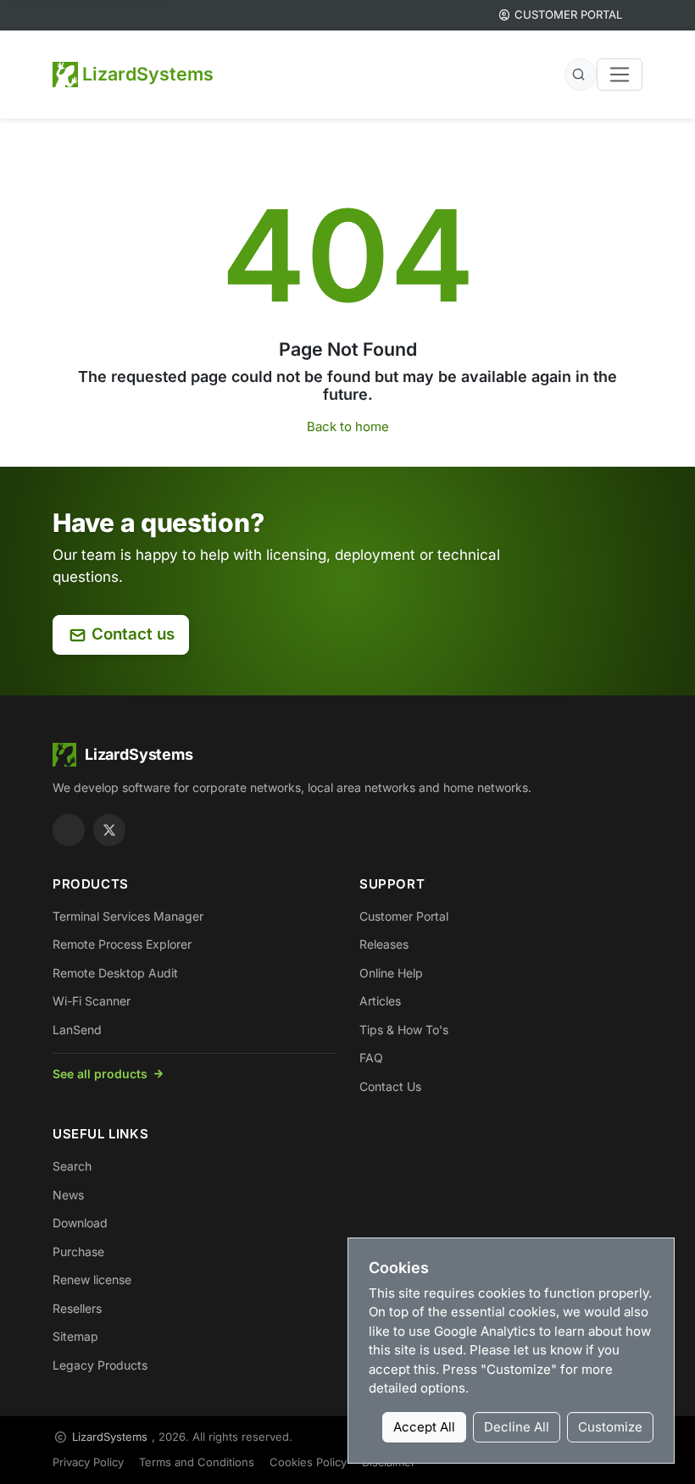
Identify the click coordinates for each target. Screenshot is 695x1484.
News (68, 1195)
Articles (380, 1001)
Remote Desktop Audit (115, 973)
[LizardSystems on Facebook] (69, 830)
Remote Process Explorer (122, 944)
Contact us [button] (133, 634)
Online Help (391, 973)
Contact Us (390, 1086)
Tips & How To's (403, 1029)
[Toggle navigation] (619, 74)
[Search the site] (580, 74)
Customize (610, 1427)
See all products (100, 1073)
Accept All (424, 1427)
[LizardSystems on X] (109, 830)
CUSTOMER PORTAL (568, 14)
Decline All (516, 1427)
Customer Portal (403, 916)
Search (72, 1166)
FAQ (371, 1057)
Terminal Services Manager (128, 916)
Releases (384, 944)
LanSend (77, 1029)
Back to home (348, 426)
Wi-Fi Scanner (92, 1001)
